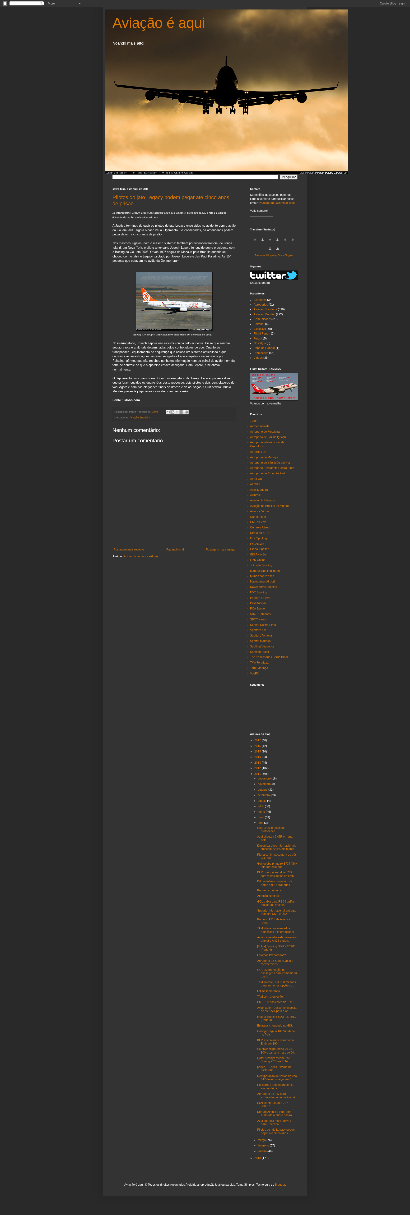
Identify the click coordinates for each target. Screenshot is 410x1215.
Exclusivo (260, 328)
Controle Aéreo (260, 527)
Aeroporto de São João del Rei (270, 462)
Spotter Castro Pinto (263, 625)
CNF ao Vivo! (258, 522)
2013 (258, 762)
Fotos (257, 338)
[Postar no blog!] (172, 412)
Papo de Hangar (264, 348)
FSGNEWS (257, 544)
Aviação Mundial (264, 314)
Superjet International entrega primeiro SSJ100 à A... (276, 912)
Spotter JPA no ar (261, 635)
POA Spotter (258, 608)
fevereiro (264, 1145)
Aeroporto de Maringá (264, 457)
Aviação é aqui (158, 23)
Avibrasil (255, 495)
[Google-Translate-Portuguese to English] (293, 242)
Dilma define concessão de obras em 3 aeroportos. (274, 883)
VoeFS (254, 673)
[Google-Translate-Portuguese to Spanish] (277, 251)
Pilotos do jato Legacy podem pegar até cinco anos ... (276, 1131)
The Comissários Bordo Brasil (269, 657)
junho (262, 811)
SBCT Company (260, 614)
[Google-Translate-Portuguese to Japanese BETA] (285, 242)
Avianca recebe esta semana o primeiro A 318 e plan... (277, 939)
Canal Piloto (258, 516)
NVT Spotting (258, 592)
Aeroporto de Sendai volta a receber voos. (275, 962)
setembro (264, 795)
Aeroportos (261, 304)
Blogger (280, 1184)
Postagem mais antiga (220, 549)
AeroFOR (256, 479)
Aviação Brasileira (140, 417)
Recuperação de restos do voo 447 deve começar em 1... (277, 1077)
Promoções (261, 353)
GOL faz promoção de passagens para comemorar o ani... (277, 973)
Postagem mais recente (129, 549)
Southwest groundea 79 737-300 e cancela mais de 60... (276, 1050)
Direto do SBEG (260, 533)
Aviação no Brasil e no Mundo (269, 506)
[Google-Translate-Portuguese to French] (262, 242)
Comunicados (263, 319)
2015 (258, 751)
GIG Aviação (258, 554)
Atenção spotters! (268, 896)
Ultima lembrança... (269, 991)
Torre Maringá (259, 668)
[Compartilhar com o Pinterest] (186, 412)
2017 (258, 740)
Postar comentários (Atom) (141, 556)
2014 (258, 757)
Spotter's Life (258, 630)
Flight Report (262, 333)
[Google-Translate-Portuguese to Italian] (277, 242)
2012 (258, 768)
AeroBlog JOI (258, 452)
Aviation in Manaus (262, 500)
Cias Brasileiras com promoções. (270, 829)
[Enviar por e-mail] (168, 412)
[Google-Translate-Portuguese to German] (270, 242)
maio (261, 817)
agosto (262, 800)
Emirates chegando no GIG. (275, 1025)
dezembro (264, 778)
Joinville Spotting (261, 565)
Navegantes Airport (262, 581)
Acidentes (260, 300)
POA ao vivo (258, 603)
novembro (264, 784)
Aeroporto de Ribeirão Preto (268, 473)
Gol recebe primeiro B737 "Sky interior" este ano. (277, 865)
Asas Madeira (259, 489)
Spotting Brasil (259, 652)
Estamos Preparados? (271, 955)
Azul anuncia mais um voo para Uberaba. (274, 1122)
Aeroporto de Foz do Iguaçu (268, 437)
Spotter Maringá (260, 641)
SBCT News (258, 619)
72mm (254, 420)
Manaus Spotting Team (265, 571)
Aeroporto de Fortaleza (265, 431)
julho (261, 806)
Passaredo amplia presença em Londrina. (275, 1086)
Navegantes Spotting (263, 587)
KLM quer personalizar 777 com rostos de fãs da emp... (276, 874)
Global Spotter (259, 549)
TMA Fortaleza (259, 662)
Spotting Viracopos (262, 646)
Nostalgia (260, 343)
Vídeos (258, 357)
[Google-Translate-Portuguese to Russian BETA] (270, 251)
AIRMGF (255, 484)
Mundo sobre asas (262, 576)
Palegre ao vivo (260, 598)
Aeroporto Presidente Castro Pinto (272, 468)
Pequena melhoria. (269, 890)
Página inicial (175, 549)
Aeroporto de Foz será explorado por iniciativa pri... (277, 1095)
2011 (258, 773)
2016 (258, 746)
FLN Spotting (258, 538)
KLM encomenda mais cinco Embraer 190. (275, 1042)
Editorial (259, 324)
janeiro (262, 1151)
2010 (258, 1158)
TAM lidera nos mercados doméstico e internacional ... (277, 930)
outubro (263, 789)
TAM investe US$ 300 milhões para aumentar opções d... (276, 984)
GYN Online (258, 560)
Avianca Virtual (260, 511)
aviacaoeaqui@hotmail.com (277, 203)
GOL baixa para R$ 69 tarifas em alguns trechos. (276, 903)
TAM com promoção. (270, 996)
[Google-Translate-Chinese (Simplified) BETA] (255, 242)
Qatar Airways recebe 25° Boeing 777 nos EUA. (273, 1059)
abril (261, 823)
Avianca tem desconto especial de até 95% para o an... (277, 1009)
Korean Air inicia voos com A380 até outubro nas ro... (275, 1113)
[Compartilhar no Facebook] (181, 412)
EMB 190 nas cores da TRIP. (275, 1002)
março (262, 1140)
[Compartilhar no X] (177, 412)
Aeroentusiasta (260, 426)
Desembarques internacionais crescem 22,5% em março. (276, 847)
